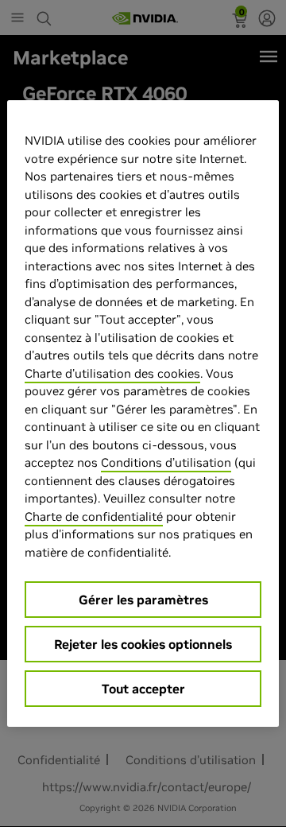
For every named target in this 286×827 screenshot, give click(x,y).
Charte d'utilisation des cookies (112, 373)
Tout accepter (143, 689)
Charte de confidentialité (94, 516)
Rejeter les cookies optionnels (143, 644)
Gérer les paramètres (143, 600)
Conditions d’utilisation (166, 462)
